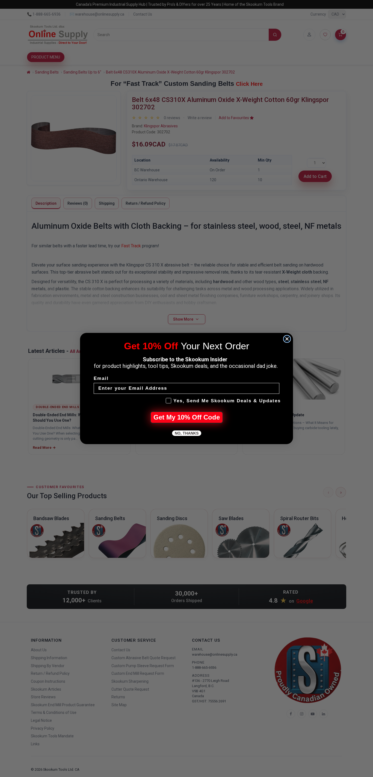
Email (101, 378)
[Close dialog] (287, 339)
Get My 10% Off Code (186, 417)
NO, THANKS (187, 433)
